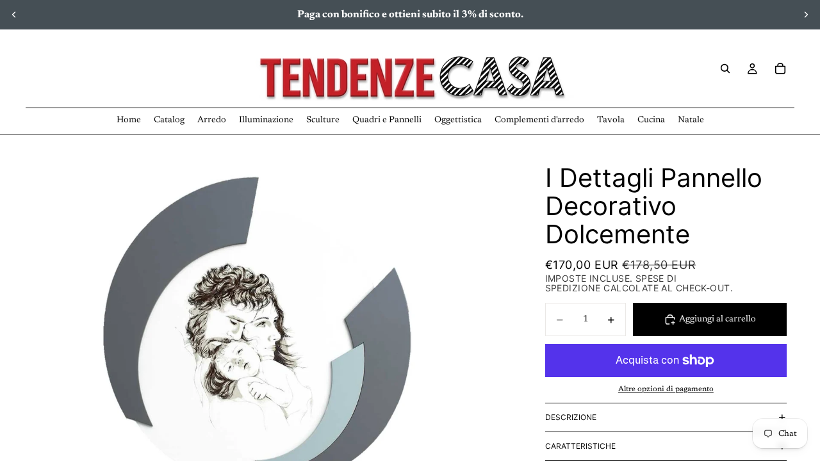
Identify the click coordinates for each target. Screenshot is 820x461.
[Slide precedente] (14, 15)
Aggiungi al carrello (717, 319)
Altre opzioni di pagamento (666, 389)
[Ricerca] (725, 68)
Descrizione (570, 417)
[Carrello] (780, 68)
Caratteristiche (580, 446)
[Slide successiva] (806, 15)
